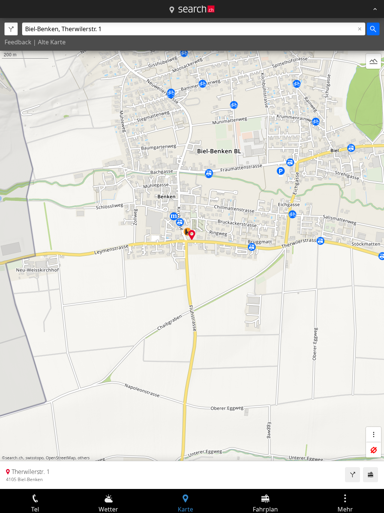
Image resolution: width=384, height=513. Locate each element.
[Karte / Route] (172, 10)
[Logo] (196, 9)
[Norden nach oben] (373, 79)
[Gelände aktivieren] (373, 61)
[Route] (352, 474)
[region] (192, 253)
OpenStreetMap (60, 457)
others (84, 457)
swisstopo (35, 457)
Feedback (18, 42)
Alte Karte (52, 42)
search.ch (14, 457)
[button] (191, 235)
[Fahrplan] (370, 474)
